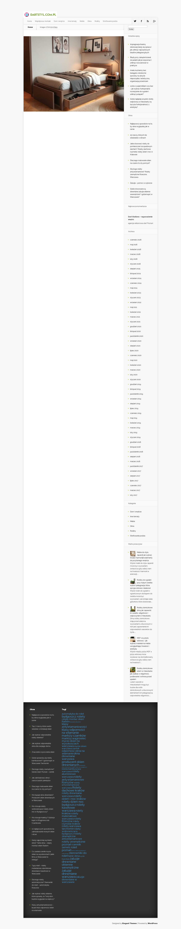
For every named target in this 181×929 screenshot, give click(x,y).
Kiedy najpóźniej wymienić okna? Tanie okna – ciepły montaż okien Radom (42, 843)
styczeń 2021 (135, 322)
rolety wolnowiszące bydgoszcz (71, 831)
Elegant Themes (129, 923)
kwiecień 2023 (135, 293)
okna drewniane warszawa (71, 756)
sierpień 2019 (135, 404)
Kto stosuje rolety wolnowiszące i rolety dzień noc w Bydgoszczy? (42, 809)
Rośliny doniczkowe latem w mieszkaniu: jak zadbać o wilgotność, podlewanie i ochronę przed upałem (141, 673)
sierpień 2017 (135, 476)
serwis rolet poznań (69, 849)
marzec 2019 (135, 428)
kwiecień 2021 (135, 312)
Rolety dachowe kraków (73, 789)
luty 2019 (133, 432)
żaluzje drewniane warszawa (69, 874)
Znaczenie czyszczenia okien (43, 752)
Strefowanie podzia (110, 21)
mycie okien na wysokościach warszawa (71, 743)
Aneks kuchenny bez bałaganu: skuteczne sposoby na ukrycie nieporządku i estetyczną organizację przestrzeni (139, 75)
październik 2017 (136, 466)
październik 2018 (136, 452)
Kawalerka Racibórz (75, 722)
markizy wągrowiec (74, 738)
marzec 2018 (135, 461)
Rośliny (97, 21)
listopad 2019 (135, 389)
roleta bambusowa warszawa (71, 770)
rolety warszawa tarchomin (71, 827)
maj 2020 (133, 360)
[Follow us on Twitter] (135, 21)
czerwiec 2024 (135, 283)
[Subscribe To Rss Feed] (148, 21)
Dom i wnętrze (59, 21)
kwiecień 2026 (135, 249)
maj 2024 (133, 288)
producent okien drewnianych (73, 763)
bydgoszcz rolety (73, 716)
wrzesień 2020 (135, 341)
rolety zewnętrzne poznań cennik (73, 843)
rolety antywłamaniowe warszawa (71, 785)
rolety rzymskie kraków (71, 822)
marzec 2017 (135, 490)
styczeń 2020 (135, 380)
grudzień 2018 (135, 442)
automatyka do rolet (73, 713)
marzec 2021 (135, 317)
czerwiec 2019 (135, 413)
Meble (82, 21)
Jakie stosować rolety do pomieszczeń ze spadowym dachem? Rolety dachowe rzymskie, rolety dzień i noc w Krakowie (141, 149)
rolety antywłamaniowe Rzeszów (73, 779)
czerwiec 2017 (135, 485)
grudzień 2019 (135, 384)
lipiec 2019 (134, 408)
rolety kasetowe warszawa (73, 807)
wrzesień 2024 (135, 278)
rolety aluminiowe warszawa (70, 774)
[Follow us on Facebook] (141, 21)
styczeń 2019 (135, 437)
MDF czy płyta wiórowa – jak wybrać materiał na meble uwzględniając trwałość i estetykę (140, 643)
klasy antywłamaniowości (74, 725)
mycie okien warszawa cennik (74, 747)
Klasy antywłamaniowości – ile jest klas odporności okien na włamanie (43, 907)
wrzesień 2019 (135, 399)
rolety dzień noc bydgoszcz (73, 803)
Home (29, 21)
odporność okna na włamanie (73, 752)
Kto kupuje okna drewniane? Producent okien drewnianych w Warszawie (43, 797)
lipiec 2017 (134, 481)
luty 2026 (133, 259)
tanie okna (74, 856)
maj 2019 (133, 418)
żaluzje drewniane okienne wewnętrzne (71, 863)
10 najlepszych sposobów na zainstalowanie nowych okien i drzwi (43, 831)
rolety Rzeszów (71, 820)
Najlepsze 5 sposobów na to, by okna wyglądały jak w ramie (141, 126)
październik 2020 (136, 336)
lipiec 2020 (134, 351)
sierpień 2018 (135, 457)
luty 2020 (133, 375)
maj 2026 (133, 245)
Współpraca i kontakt (43, 21)
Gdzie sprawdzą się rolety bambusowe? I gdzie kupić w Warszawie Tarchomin (43, 760)
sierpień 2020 (135, 346)
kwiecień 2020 (135, 365)
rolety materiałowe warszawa (70, 816)
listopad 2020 (135, 331)
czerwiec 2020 (135, 355)
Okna (89, 21)
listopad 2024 (135, 274)
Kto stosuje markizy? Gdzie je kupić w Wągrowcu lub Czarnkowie (43, 820)
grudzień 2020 (135, 327)
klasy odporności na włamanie (73, 731)
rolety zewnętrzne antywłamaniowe (72, 836)
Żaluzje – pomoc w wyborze (141, 183)
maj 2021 (133, 307)
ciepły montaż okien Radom (73, 720)
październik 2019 (136, 394)
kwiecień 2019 (135, 423)
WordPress (153, 923)
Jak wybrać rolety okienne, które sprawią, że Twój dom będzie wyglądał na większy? (43, 896)
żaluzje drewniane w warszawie (73, 879)
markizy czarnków (74, 735)
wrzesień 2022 (135, 302)
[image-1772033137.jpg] (74, 111)
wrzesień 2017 (135, 471)
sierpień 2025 (135, 269)
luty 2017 (133, 495)
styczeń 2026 (135, 264)
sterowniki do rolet (74, 854)
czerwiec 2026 (135, 240)
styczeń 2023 (135, 298)
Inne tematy (72, 21)
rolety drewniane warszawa (72, 795)
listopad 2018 (135, 447)
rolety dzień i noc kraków (74, 797)
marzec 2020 (135, 370)
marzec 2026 (135, 254)
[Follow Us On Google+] (154, 21)
